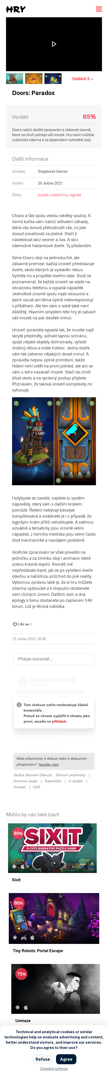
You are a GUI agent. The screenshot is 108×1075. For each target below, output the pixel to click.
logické (75, 195)
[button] (54, 44)
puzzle (43, 195)
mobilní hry (59, 195)
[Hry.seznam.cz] (16, 9)
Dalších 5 (81, 78)
